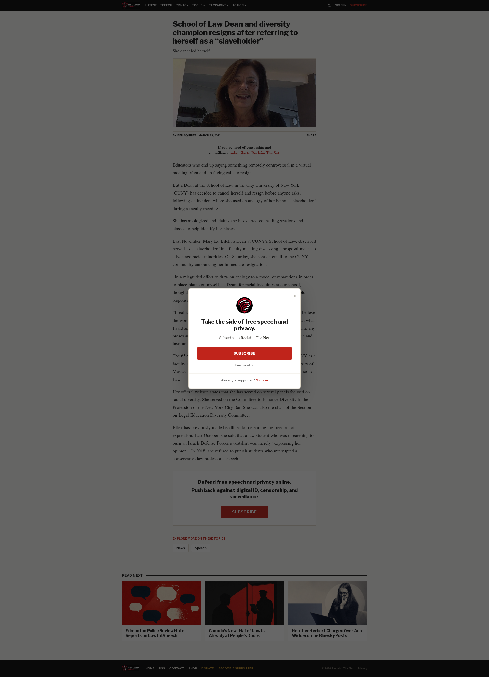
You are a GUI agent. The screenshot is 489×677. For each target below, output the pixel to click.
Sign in (262, 380)
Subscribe (244, 353)
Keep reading (244, 365)
